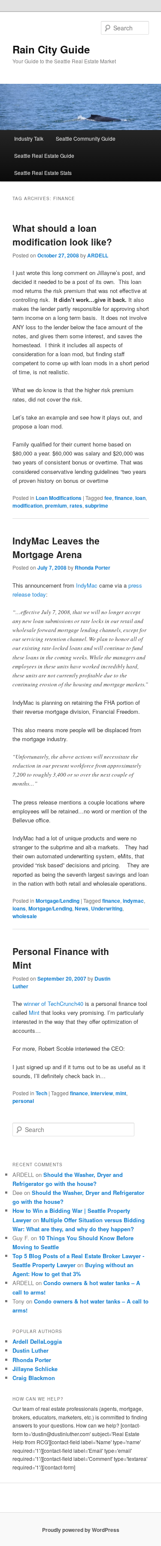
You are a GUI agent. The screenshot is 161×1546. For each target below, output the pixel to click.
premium (56, 505)
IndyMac (86, 585)
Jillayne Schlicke (35, 1369)
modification (27, 505)
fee (108, 498)
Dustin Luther (30, 1350)
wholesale (24, 916)
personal (23, 1101)
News (81, 908)
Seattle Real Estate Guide (44, 155)
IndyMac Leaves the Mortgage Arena (56, 547)
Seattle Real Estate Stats (43, 172)
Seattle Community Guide (85, 138)
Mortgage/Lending (57, 901)
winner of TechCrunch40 (53, 1003)
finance (124, 498)
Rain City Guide (51, 49)
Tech (41, 1093)
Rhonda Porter (92, 567)
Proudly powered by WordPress (80, 1530)
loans (19, 908)
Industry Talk (28, 138)
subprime (96, 505)
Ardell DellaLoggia (37, 1341)
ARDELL (97, 255)
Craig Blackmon (33, 1378)
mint (120, 1093)
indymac (133, 901)
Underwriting (106, 908)
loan (140, 498)
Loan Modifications (59, 498)
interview (102, 1093)
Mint (34, 1012)
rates (76, 505)
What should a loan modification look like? (62, 235)
